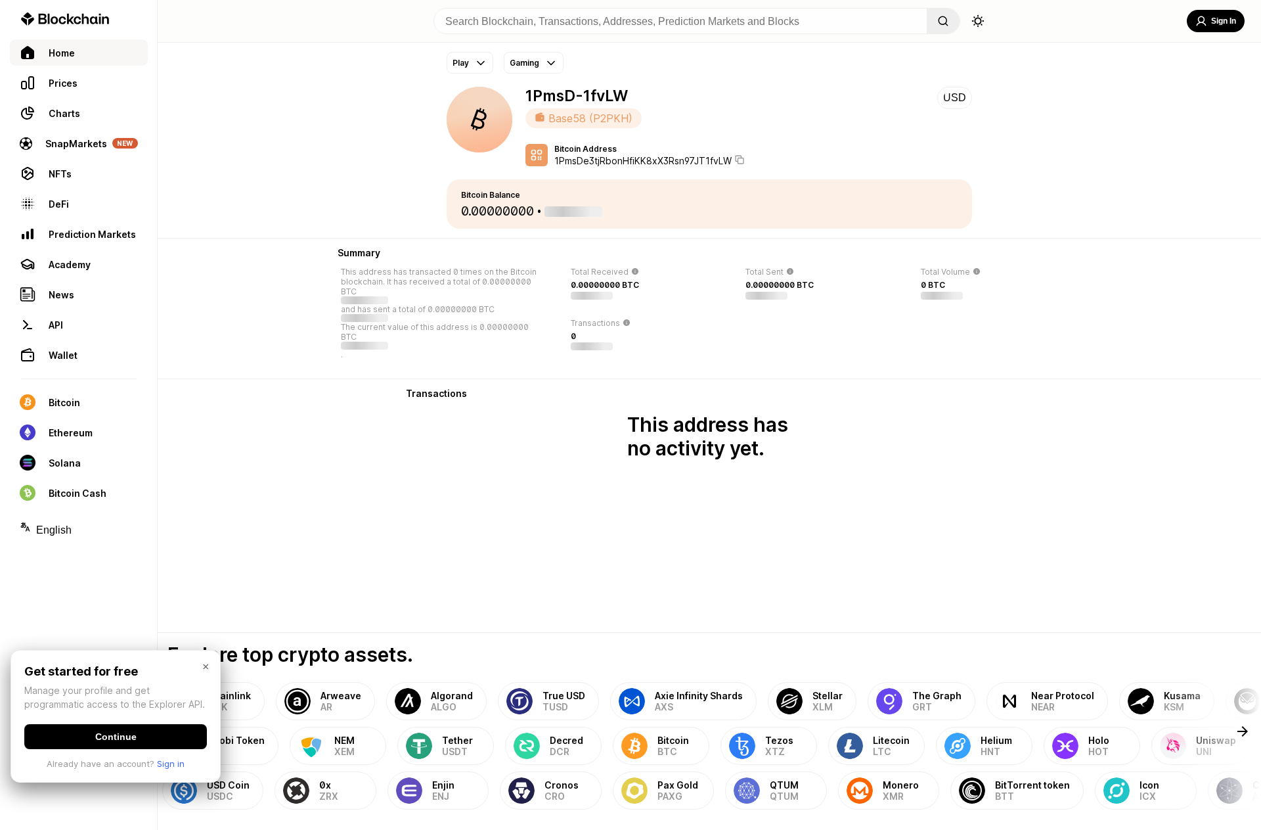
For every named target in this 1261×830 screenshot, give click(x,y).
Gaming (524, 63)
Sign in (171, 763)
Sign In (1223, 21)
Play (461, 63)
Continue (116, 736)
